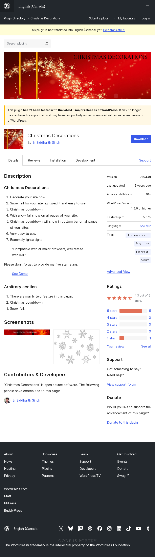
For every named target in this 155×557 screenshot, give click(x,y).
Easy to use (142, 243)
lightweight (142, 251)
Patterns (48, 476)
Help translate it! (114, 30)
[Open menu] (148, 6)
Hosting (10, 469)
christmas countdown (139, 235)
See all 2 (145, 225)
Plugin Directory (14, 18)
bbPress (10, 503)
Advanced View (118, 272)
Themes (48, 461)
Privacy (9, 476)
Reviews (34, 160)
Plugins (47, 469)
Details (13, 160)
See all (146, 346)
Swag (123, 476)
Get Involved (127, 454)
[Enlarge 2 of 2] (94, 335)
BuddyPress (13, 510)
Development (85, 160)
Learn (84, 454)
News (8, 461)
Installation (58, 160)
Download (141, 139)
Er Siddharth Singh (46, 142)
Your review (115, 346)
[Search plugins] (47, 43)
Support (145, 160)
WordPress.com (15, 489)
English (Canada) (26, 529)
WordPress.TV (90, 476)
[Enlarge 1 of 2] (45, 335)
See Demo (20, 274)
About (8, 454)
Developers (88, 469)
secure (145, 259)
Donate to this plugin (122, 422)
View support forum (121, 384)
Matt (7, 496)
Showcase (49, 454)
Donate (122, 469)
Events (122, 461)
